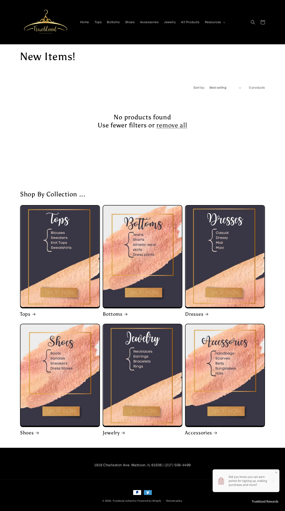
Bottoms (112, 314)
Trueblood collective (124, 500)
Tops (25, 314)
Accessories (198, 433)
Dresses (194, 314)
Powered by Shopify (149, 500)
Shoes (27, 433)
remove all (171, 125)
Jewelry (111, 433)
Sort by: (199, 87)
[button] (214, 22)
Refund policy (174, 500)
